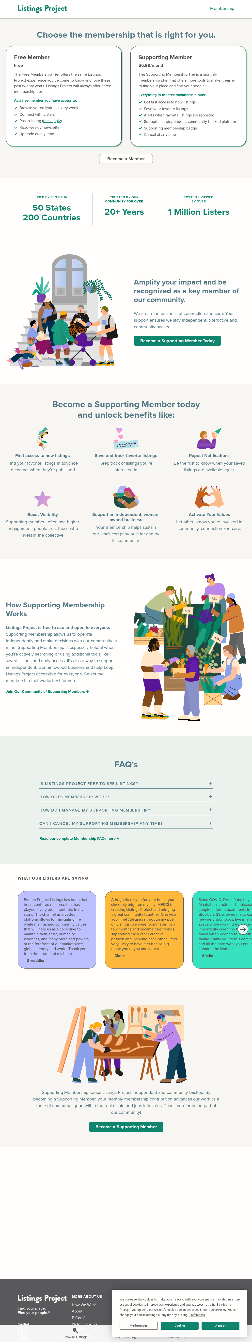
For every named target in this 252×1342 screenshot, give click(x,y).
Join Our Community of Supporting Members (46, 691)
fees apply (52, 120)
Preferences (139, 1326)
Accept (220, 1326)
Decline (179, 1326)
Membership (222, 8)
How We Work (84, 1304)
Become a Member (126, 158)
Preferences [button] (197, 1315)
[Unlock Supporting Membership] (188, 96)
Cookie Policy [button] (217, 1310)
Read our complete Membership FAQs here (78, 838)
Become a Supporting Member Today (177, 340)
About (77, 1311)
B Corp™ (78, 1317)
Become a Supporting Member (126, 1126)
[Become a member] (63, 96)
